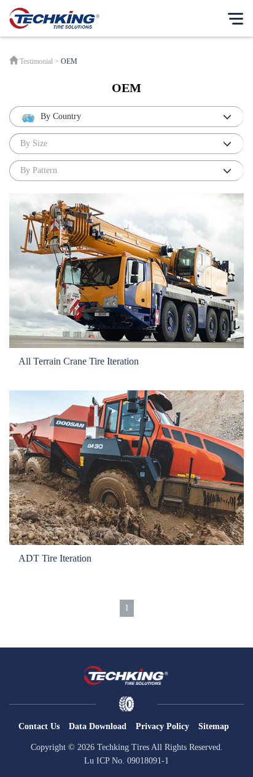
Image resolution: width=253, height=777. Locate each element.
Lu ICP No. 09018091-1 (126, 760)
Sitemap (213, 726)
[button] (126, 116)
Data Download (97, 726)
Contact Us (39, 726)
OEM (69, 61)
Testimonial (36, 61)
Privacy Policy (162, 726)
